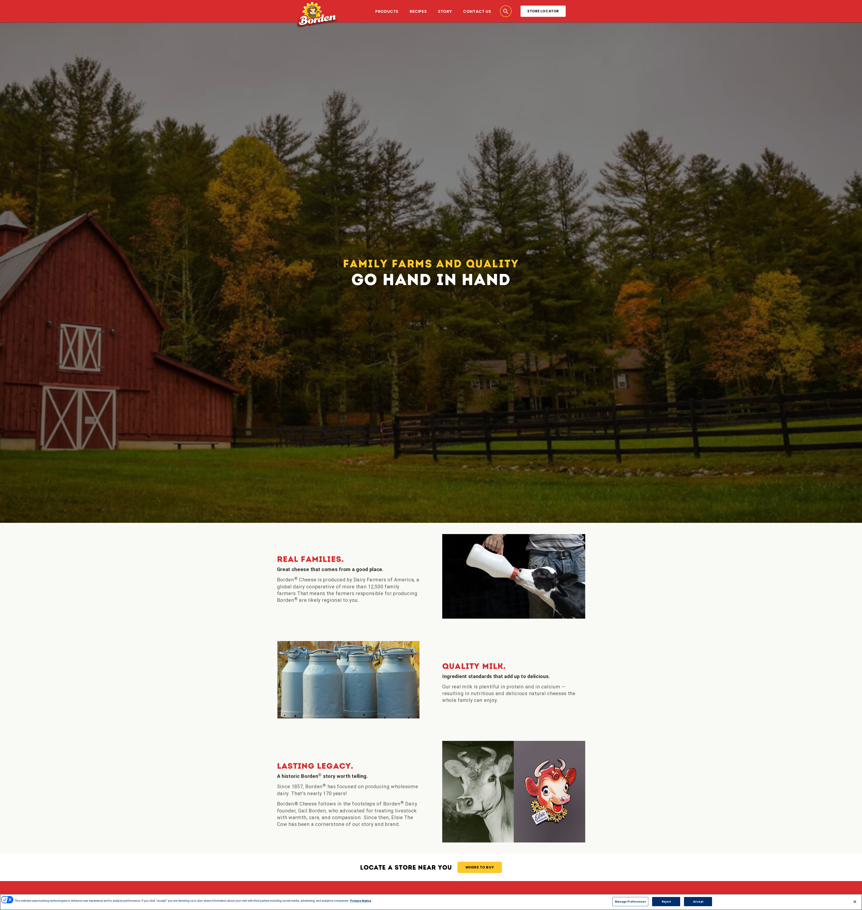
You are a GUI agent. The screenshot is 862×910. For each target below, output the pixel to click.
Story (445, 11)
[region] (431, 902)
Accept (698, 901)
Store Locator (543, 11)
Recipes (418, 11)
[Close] (855, 902)
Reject (666, 901)
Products (386, 11)
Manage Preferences (630, 901)
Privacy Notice (360, 900)
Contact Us (477, 11)
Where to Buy (479, 867)
